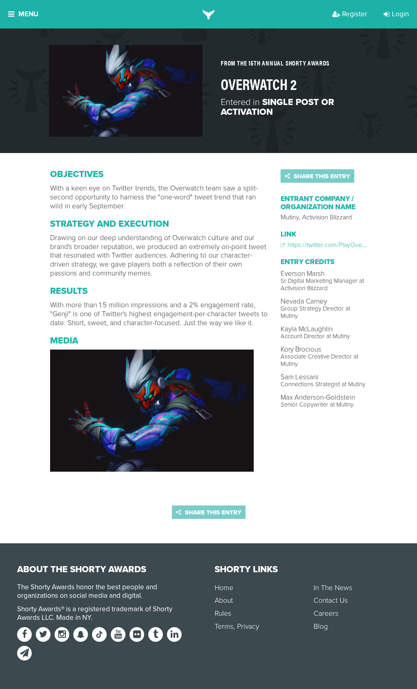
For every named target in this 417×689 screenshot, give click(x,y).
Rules (223, 613)
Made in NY (73, 617)
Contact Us (331, 600)
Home (224, 588)
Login (400, 14)
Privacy (248, 626)
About (224, 600)
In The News (333, 588)
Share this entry (321, 176)
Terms (224, 626)
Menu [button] (28, 14)
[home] (209, 14)
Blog (321, 626)
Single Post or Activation (277, 107)
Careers (326, 613)
